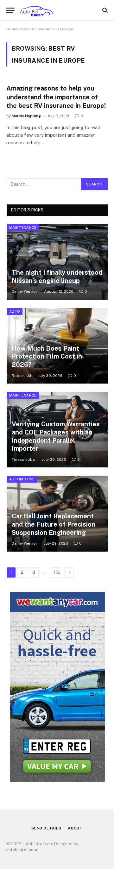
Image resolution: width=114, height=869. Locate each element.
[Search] (104, 10)
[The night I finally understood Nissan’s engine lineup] (57, 262)
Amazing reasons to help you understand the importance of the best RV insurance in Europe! (56, 96)
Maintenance (23, 227)
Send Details (46, 828)
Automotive (22, 479)
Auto (14, 311)
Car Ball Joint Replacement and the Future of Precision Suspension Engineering (53, 524)
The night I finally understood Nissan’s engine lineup (57, 276)
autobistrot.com (21, 849)
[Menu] (10, 10)
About (75, 828)
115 (56, 572)
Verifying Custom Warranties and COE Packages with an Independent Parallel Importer (56, 436)
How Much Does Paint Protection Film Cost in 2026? (47, 356)
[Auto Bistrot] (36, 10)
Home (11, 29)
